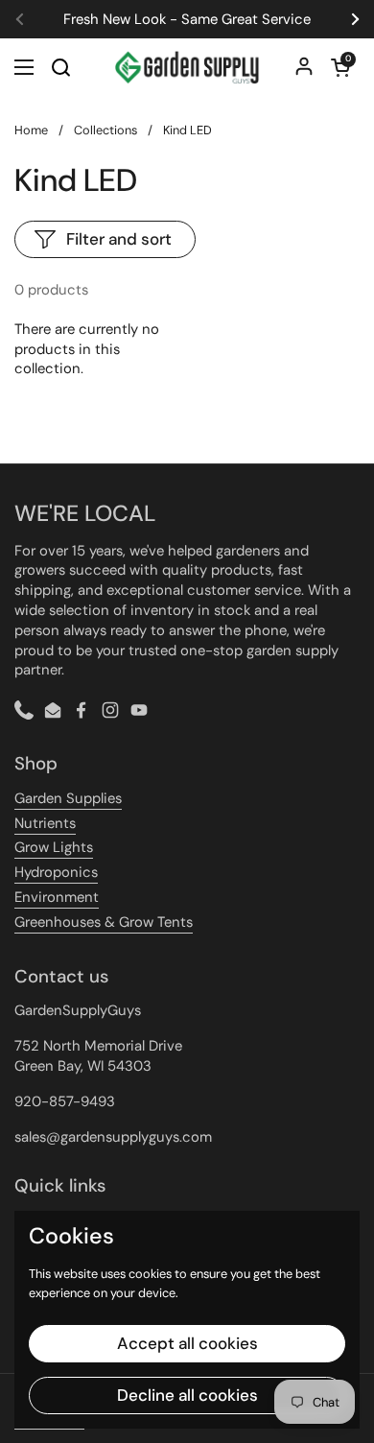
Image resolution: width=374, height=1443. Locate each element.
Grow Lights (53, 847)
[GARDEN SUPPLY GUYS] (187, 67)
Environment (56, 897)
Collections (105, 130)
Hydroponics (56, 872)
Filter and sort (119, 238)
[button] (340, 67)
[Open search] (60, 67)
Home (31, 130)
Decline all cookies (187, 1395)
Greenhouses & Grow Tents (103, 922)
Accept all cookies (187, 1343)
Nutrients (45, 823)
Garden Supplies (68, 798)
